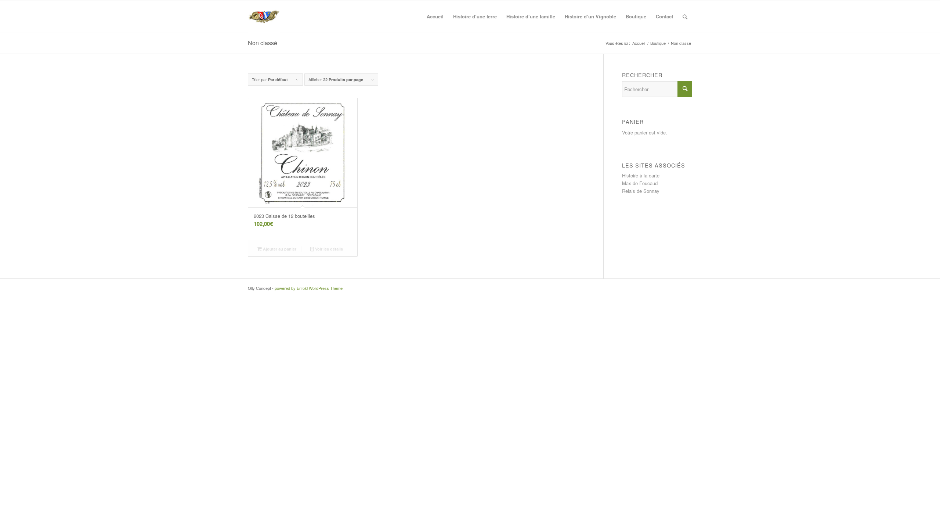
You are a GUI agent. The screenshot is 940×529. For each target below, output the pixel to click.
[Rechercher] (685, 16)
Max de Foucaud (640, 183)
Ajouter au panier (279, 249)
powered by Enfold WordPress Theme (309, 288)
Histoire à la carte (640, 175)
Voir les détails (328, 249)
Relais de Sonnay (640, 190)
